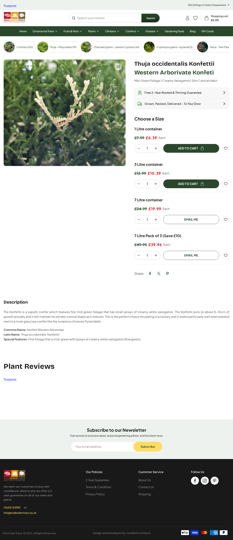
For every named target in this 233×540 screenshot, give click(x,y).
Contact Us (146, 487)
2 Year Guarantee (97, 480)
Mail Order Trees (12, 533)
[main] (116, 228)
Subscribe (148, 446)
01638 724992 (12, 507)
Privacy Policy (95, 494)
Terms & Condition (98, 487)
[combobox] (105, 18)
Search (150, 18)
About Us (144, 480)
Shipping (144, 494)
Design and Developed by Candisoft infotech (122, 533)
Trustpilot (10, 6)
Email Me (191, 219)
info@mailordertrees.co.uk (20, 512)
